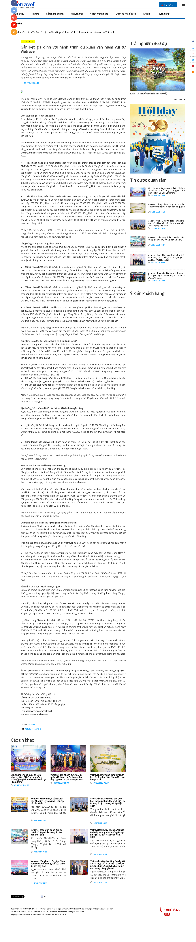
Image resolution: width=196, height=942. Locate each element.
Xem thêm (179, 99)
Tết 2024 (28, 729)
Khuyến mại (77, 13)
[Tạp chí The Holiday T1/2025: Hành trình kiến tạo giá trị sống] (157, 139)
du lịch (67, 108)
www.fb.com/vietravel (41, 710)
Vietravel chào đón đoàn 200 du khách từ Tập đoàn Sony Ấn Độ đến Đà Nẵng (46, 832)
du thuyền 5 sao (91, 277)
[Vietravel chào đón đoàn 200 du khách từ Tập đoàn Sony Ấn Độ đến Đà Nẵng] (19, 836)
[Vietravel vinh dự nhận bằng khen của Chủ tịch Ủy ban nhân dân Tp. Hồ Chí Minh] (19, 804)
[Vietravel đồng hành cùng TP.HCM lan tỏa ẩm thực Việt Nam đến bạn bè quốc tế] (108, 759)
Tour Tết (31, 724)
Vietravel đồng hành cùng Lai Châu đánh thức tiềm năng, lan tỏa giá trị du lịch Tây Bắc (48, 863)
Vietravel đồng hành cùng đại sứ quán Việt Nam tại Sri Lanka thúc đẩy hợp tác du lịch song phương (67, 777)
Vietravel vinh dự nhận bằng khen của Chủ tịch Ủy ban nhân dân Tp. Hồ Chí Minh (47, 801)
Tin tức (35, 13)
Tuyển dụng (163, 13)
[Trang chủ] (23, 5)
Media (146, 13)
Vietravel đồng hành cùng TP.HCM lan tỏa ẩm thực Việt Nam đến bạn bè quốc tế (107, 777)
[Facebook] (14, 3)
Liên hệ (18, 23)
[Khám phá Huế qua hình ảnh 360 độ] (157, 73)
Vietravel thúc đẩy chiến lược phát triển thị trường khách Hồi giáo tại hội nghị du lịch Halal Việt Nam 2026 (107, 833)
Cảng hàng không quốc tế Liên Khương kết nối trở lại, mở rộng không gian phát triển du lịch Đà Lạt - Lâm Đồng (28, 778)
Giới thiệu (19, 13)
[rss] (14, 32)
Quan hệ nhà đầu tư (126, 13)
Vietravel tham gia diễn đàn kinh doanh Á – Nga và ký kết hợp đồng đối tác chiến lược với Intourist (166, 275)
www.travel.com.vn (39, 714)
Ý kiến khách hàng (99, 13)
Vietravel (62, 98)
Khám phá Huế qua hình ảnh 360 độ (148, 93)
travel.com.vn (79, 482)
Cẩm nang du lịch (55, 13)
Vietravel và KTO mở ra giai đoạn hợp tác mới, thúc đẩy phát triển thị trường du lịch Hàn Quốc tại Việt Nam (107, 802)
